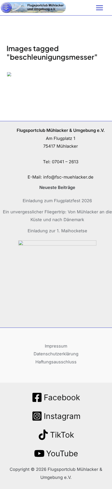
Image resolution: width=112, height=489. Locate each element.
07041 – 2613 (65, 161)
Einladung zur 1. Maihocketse (57, 230)
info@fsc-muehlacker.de (68, 177)
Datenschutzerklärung (56, 353)
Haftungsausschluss (56, 361)
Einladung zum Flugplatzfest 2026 (57, 200)
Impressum (56, 346)
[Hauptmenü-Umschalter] (99, 7)
